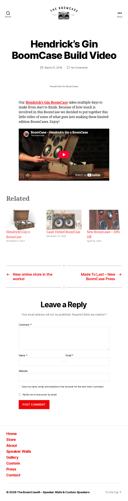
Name (23, 355)
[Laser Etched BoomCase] (64, 220)
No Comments (79, 67)
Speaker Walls (18, 451)
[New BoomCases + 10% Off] (104, 220)
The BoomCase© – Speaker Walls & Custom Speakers (53, 492)
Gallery (12, 457)
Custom (13, 463)
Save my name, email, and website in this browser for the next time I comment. (63, 386)
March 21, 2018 (53, 67)
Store (11, 439)
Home (11, 433)
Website (23, 370)
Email (69, 355)
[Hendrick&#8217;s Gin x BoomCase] (23, 220)
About (11, 445)
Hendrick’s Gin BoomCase (47, 102)
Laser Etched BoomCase (63, 232)
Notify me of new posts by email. (40, 394)
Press (11, 469)
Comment (25, 324)
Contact (13, 475)
